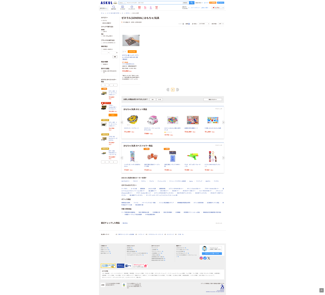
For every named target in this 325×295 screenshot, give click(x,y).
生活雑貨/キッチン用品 (213, 202)
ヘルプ (206, 2)
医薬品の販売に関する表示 (157, 260)
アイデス (216, 181)
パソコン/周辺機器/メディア (166, 202)
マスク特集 (168, 275)
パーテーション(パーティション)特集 (176, 273)
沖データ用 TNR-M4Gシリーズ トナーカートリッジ (113, 152)
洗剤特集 (104, 275)
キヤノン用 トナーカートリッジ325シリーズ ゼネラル (113, 93)
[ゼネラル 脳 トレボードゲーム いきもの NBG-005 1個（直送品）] (130, 40)
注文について (104, 247)
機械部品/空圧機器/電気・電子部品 (212, 212)
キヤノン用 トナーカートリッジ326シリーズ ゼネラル (113, 124)
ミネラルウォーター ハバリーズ (156, 234)
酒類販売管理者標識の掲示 (157, 258)
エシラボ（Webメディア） (181, 253)
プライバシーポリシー (156, 251)
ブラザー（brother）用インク (143, 193)
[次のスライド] (113, 85)
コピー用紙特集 (105, 273)
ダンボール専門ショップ (127, 275)
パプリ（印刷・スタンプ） (181, 249)
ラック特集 (195, 273)
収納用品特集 (186, 275)
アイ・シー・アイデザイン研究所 (177, 181)
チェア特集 (188, 273)
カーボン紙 (134, 188)
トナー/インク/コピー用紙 (148, 202)
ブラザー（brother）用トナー (212, 188)
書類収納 (142, 188)
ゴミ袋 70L (181, 234)
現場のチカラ (138, 275)
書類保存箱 (162, 188)
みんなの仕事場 (179, 251)
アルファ (151, 181)
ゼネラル (128, 13)
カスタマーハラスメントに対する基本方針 (136, 253)
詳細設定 (185, 2)
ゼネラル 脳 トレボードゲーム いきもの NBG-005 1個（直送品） (130, 57)
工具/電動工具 (156, 212)
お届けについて (104, 249)
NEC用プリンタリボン (201, 193)
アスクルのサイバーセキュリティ (134, 255)
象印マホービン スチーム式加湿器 (126, 234)
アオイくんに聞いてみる (212, 253)
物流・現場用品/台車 (144, 212)
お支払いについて (105, 251)
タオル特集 (118, 275)
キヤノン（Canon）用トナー (194, 188)
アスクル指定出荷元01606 (128, 64)
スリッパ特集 (111, 275)
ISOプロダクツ (125, 181)
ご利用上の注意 (155, 255)
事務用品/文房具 (125, 202)
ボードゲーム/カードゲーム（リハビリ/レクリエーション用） (162, 195)
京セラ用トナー (164, 190)
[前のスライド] (105, 85)
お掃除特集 (216, 273)
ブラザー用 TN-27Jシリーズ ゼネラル (113, 138)
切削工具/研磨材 (167, 212)
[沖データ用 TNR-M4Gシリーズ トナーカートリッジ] (104, 153)
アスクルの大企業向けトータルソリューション (186, 255)
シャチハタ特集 (193, 275)
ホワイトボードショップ (160, 273)
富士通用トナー (153, 190)
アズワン (143, 181)
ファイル (136, 202)
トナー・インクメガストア (116, 273)
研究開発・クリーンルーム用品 (192, 212)
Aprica (191, 181)
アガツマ (135, 181)
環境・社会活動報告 (131, 251)
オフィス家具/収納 (198, 202)
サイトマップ (154, 247)
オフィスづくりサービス (118, 277)
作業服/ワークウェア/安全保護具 (133, 214)
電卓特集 (126, 273)
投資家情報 (129, 249)
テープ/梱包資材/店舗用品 (128, 212)
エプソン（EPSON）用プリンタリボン (164, 193)
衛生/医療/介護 (139, 205)
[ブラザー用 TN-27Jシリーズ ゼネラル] (104, 138)
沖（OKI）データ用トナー (189, 190)
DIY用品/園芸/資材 (150, 214)
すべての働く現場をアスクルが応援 (156, 275)
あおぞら (208, 181)
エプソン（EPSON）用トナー (176, 188)
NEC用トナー (175, 190)
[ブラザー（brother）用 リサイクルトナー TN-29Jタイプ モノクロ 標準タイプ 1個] (104, 107)
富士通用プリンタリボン (136, 195)
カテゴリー (103, 8)
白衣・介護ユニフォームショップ (206, 275)
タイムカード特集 (139, 273)
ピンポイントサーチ (130, 277)
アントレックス (162, 181)
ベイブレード (141, 234)
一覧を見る (125, 223)
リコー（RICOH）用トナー (205, 190)
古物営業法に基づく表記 (157, 256)
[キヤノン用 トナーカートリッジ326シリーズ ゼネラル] (104, 124)
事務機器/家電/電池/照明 (183, 202)
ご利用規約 (154, 249)
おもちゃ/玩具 (152, 188)
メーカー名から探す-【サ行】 (113, 13)
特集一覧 (138, 277)
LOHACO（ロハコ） (180, 247)
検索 (191, 2)
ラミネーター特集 (149, 273)
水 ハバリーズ (170, 234)
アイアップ (199, 181)
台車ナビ (145, 275)
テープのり (124, 188)
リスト (180, 23)
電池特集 (132, 273)
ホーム (102, 13)
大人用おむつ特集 (177, 275)
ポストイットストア (106, 277)
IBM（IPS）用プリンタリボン (184, 193)
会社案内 (129, 247)
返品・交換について (105, 253)
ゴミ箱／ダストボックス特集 (206, 273)
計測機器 (178, 212)
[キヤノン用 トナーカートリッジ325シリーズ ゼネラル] (104, 93)
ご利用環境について (156, 253)
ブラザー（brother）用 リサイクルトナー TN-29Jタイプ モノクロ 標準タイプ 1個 (113, 107)
